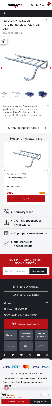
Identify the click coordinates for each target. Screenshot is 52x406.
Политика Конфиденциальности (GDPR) (23, 383)
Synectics (37, 373)
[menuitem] (32, 5)
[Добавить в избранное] (47, 20)
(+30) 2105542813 (28, 295)
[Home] (5, 13)
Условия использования (20, 378)
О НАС (7, 302)
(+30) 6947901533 (28, 286)
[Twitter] (13, 355)
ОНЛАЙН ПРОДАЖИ (15, 309)
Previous (1, 68)
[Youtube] (38, 355)
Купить (26, 198)
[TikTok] (47, 355)
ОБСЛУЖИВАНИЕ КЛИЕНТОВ (20, 315)
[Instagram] (30, 355)
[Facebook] (4, 355)
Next (50, 68)
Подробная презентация (22, 128)
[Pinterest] (21, 355)
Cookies (42, 378)
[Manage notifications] (6, 388)
